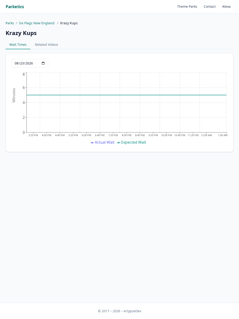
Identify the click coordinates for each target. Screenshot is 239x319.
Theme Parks (187, 6)
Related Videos (46, 44)
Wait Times (18, 44)
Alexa (226, 6)
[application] (119, 108)
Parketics (15, 6)
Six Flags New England (37, 23)
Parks (10, 23)
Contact (210, 6)
